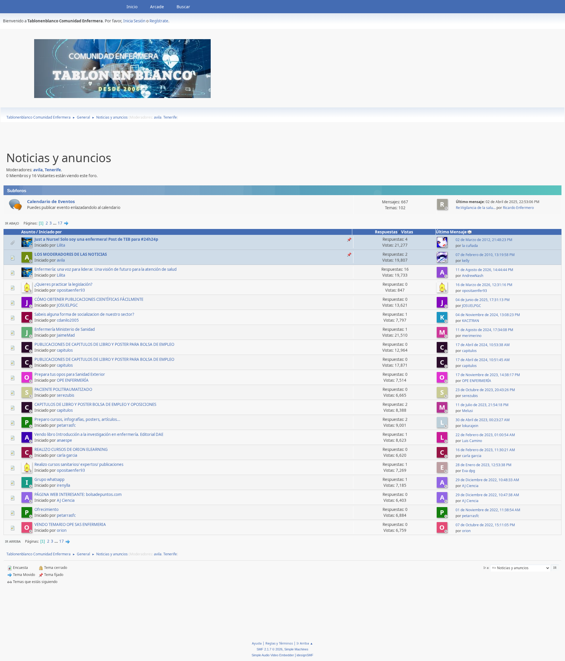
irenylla (63, 485)
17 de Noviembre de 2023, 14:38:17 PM (488, 374)
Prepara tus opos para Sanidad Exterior (69, 374)
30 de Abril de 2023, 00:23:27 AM (483, 419)
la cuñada (470, 245)
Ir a (485, 567)
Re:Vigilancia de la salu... (476, 207)
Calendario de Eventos (51, 201)
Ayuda (257, 643)
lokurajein (470, 425)
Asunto (28, 232)
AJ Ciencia (470, 485)
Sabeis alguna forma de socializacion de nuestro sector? (84, 314)
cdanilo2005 (68, 320)
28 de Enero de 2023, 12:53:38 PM (483, 464)
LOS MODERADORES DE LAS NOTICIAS (70, 254)
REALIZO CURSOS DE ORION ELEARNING (71, 449)
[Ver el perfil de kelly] (442, 260)
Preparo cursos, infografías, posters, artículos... (77, 419)
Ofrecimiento (46, 509)
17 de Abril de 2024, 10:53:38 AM (483, 344)
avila (158, 117)
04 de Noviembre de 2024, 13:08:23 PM (488, 314)
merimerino (471, 335)
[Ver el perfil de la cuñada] (442, 245)
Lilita (61, 245)
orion (62, 530)
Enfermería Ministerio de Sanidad (64, 329)
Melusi (467, 410)
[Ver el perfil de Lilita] (27, 245)
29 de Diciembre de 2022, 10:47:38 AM (487, 494)
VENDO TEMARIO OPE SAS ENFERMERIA (70, 524)
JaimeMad (66, 335)
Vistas (407, 232)
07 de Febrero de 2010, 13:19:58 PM (485, 254)
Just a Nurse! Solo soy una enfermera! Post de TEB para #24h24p (96, 239)
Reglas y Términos (279, 643)
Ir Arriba (13, 541)
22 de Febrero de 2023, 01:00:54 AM (485, 434)
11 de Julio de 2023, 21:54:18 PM (482, 404)
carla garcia (67, 455)
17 (60, 223)
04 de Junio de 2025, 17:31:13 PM (483, 299)
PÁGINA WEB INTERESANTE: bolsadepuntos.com (78, 494)
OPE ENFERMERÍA (73, 380)
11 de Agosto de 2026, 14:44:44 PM (484, 269)
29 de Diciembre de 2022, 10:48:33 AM (487, 479)
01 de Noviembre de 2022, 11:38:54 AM (488, 509)
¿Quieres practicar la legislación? (63, 284)
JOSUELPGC (67, 305)
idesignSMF (305, 655)
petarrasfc (66, 425)
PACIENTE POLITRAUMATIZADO (63, 389)
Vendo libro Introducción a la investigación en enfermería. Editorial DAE (98, 434)
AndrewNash (472, 275)
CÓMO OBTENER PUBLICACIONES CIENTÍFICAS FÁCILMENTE (88, 299)
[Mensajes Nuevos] (15, 204)
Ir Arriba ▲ (305, 643)
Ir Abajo (12, 223)
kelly (465, 260)
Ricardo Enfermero (518, 207)
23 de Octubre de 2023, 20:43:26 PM (485, 389)
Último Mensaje (451, 232)
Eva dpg (468, 470)
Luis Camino (472, 440)
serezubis (65, 395)
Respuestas (386, 232)
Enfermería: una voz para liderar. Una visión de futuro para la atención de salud (105, 269)
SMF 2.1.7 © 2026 (269, 649)
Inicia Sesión (134, 21)
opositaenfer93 (71, 290)
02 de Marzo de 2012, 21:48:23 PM (484, 239)
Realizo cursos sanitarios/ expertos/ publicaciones (78, 464)
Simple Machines (296, 649)
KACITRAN (470, 320)
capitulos (65, 350)
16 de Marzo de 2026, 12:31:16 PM (484, 284)
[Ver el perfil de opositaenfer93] (27, 290)
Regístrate (158, 21)
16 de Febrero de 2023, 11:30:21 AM (485, 449)
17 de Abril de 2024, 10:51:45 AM (483, 359)
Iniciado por (50, 232)
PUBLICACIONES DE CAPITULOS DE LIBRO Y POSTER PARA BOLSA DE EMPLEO (104, 344)
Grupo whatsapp (49, 479)
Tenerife (170, 117)
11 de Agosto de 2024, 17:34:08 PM (484, 329)
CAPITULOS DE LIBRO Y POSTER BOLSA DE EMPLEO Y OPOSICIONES (95, 404)
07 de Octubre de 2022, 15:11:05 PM (485, 524)
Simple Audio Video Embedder (273, 655)
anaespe (64, 440)
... (55, 223)
